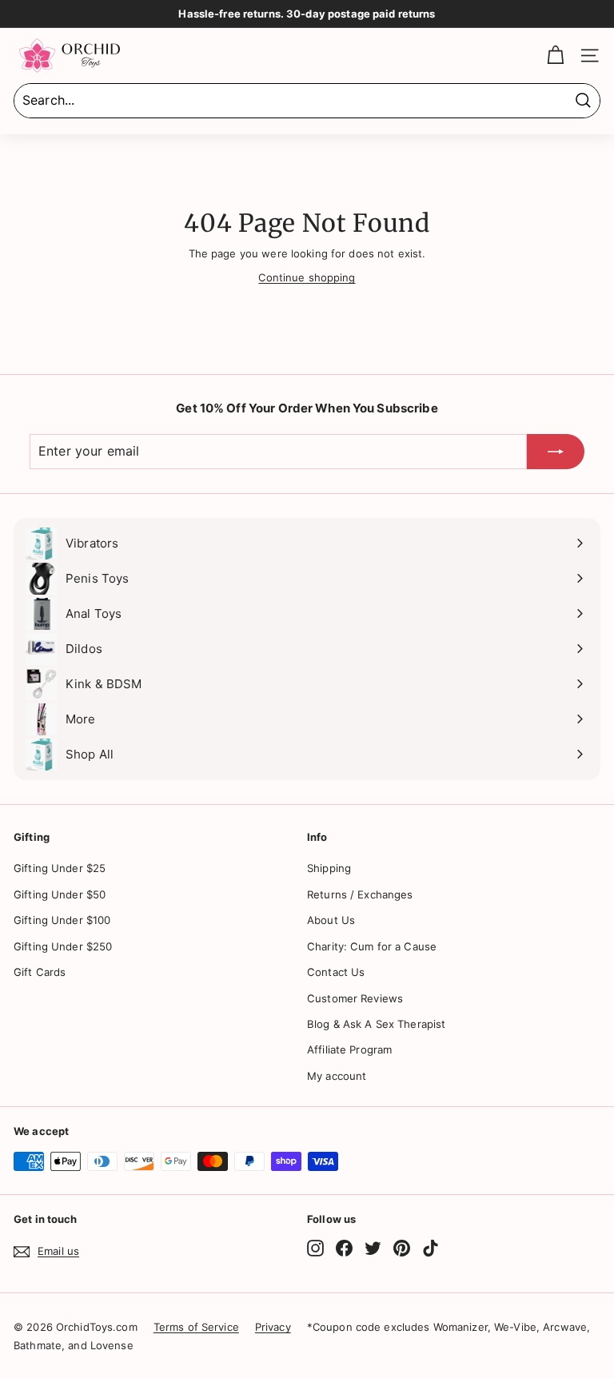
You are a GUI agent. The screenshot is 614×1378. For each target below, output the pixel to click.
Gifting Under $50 (60, 894)
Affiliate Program (349, 1049)
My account (336, 1075)
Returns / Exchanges (360, 894)
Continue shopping (306, 277)
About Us (331, 920)
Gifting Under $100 (62, 920)
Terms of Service (196, 1326)
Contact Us (336, 972)
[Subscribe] (555, 451)
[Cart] (555, 55)
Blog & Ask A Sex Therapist (376, 1024)
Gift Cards (40, 972)
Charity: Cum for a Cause (372, 946)
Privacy (273, 1326)
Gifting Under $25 (60, 868)
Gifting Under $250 (63, 946)
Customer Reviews (355, 998)
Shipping (329, 868)
